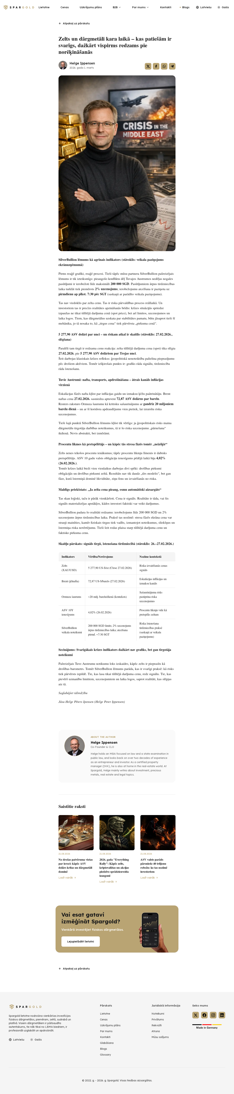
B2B (115, 7)
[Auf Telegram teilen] (172, 66)
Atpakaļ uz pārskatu (76, 23)
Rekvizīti (157, 1025)
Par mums (139, 7)
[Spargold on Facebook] (204, 1015)
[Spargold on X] (195, 1015)
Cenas (65, 7)
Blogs (185, 7)
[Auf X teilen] (148, 66)
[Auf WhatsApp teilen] (164, 66)
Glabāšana (107, 1043)
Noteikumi (158, 1013)
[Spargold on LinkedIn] (222, 1015)
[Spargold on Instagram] (213, 1015)
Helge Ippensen (82, 63)
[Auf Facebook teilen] (156, 66)
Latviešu (206, 7)
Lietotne (44, 7)
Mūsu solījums (160, 1037)
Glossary (105, 1054)
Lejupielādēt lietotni (80, 941)
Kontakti (165, 7)
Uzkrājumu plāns (91, 7)
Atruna (156, 1031)
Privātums (158, 1019)
